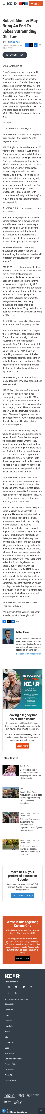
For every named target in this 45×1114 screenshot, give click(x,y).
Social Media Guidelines (14, 1059)
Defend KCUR (22, 958)
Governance (9, 1070)
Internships (9, 1053)
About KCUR (10, 1004)
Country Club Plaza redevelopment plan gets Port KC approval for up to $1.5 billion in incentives (31, 797)
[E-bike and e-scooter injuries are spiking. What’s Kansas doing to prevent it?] (10, 844)
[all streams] (41, 1111)
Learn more (22, 745)
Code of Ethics (10, 1064)
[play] (3, 1111)
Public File (9, 1075)
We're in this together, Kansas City (22, 924)
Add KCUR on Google (22, 895)
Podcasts (8, 1021)
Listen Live (9, 1010)
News (22, 788)
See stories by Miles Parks (28, 653)
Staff (7, 1037)
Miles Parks (15, 42)
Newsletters (9, 1026)
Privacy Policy (10, 1081)
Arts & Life (24, 766)
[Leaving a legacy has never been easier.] (22, 689)
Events (7, 1032)
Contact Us (9, 1042)
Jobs (7, 1048)
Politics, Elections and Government (29, 814)
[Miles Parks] (8, 636)
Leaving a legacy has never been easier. (22, 717)
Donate (37, 4)
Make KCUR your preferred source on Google (22, 875)
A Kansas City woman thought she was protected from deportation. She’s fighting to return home (31, 824)
